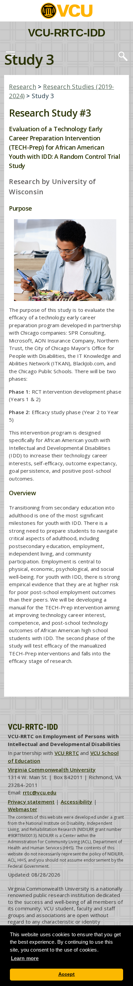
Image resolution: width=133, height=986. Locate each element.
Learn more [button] (25, 958)
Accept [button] (66, 974)
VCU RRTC (67, 752)
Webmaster (22, 809)
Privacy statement (31, 801)
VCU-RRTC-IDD (66, 33)
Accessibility (76, 801)
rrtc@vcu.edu (40, 792)
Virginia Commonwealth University (52, 769)
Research (22, 86)
